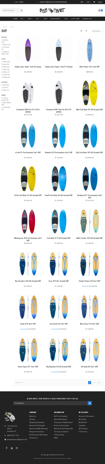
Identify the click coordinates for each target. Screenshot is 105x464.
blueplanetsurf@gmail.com (17, 439)
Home (15, 18)
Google (69, 458)
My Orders (82, 419)
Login (100, 2)
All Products (83, 428)
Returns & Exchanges (37, 425)
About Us (32, 416)
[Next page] (98, 382)
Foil (37, 18)
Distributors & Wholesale (38, 435)
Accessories (55, 18)
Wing (30, 18)
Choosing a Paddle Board (63, 422)
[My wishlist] (94, 2)
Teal (6, 69)
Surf (45, 18)
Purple (6, 77)
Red (6, 64)
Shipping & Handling (36, 422)
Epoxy (6, 44)
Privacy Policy (59, 435)
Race (6, 90)
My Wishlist (83, 422)
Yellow (6, 61)
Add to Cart (28, 66)
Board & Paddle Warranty (38, 428)
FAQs (56, 438)
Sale (66, 18)
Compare (82, 425)
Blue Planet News (60, 419)
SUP (22, 18)
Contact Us (87, 18)
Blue (6, 67)
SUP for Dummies (60, 416)
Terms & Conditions (61, 432)
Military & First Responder (63, 428)
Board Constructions (61, 425)
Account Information (86, 416)
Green (6, 74)
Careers (32, 419)
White (6, 72)
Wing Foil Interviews (36, 432)
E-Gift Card (75, 18)
